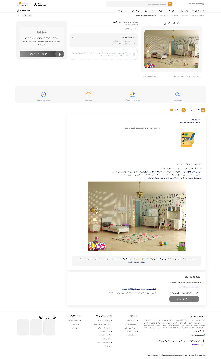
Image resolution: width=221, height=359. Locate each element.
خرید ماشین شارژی (131, 328)
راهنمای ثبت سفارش (103, 320)
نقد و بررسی (195, 110)
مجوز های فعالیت (73, 320)
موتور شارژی (184, 11)
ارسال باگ (107, 346)
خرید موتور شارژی (131, 324)
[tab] (197, 109)
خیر (175, 76)
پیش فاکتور (75, 328)
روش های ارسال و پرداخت (102, 324)
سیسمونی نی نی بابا (198, 15)
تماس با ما (76, 324)
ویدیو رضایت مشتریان (103, 342)
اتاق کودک (185, 15)
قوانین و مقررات (105, 335)
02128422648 (195, 345)
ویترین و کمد (164, 15)
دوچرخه (171, 11)
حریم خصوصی (105, 331)
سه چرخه (162, 11)
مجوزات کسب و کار (104, 328)
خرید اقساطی (136, 11)
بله (179, 76)
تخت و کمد (175, 15)
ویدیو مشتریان (149, 11)
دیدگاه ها (177, 110)
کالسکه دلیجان (132, 320)
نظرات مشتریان (132, 331)
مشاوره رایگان (105, 339)
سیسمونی (124, 11)
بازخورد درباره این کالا (150, 76)
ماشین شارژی (199, 11)
